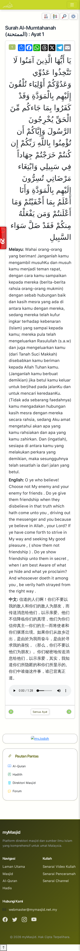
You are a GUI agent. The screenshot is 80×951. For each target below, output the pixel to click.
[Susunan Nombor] (46, 16)
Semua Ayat (40, 711)
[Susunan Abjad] (55, 16)
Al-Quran (19, 766)
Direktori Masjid (24, 783)
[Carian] (64, 16)
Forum (17, 791)
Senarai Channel (56, 881)
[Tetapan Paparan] (73, 16)
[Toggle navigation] (72, 5)
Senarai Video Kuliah (59, 867)
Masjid (8, 874)
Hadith (17, 774)
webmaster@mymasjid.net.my (33, 910)
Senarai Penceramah (59, 874)
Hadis (7, 888)
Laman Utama (14, 867)
